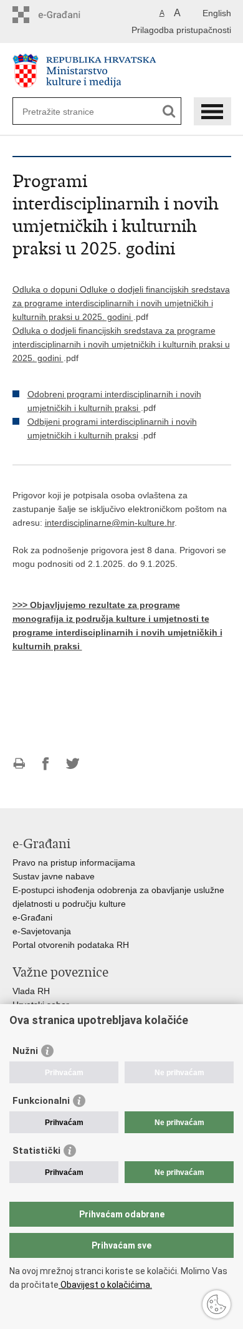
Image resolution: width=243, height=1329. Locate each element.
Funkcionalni (41, 1100)
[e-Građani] (65, 14)
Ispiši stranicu (19, 763)
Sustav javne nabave (53, 876)
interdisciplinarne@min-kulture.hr (109, 523)
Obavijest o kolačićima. (105, 1285)
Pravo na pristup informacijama (73, 862)
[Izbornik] (212, 111)
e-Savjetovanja (41, 931)
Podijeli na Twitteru (72, 763)
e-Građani (32, 917)
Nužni (25, 1050)
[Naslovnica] (121, 71)
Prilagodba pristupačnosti (181, 30)
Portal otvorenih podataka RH (70, 945)
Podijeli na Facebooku (45, 763)
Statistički (36, 1150)
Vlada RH (31, 991)
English (216, 13)
